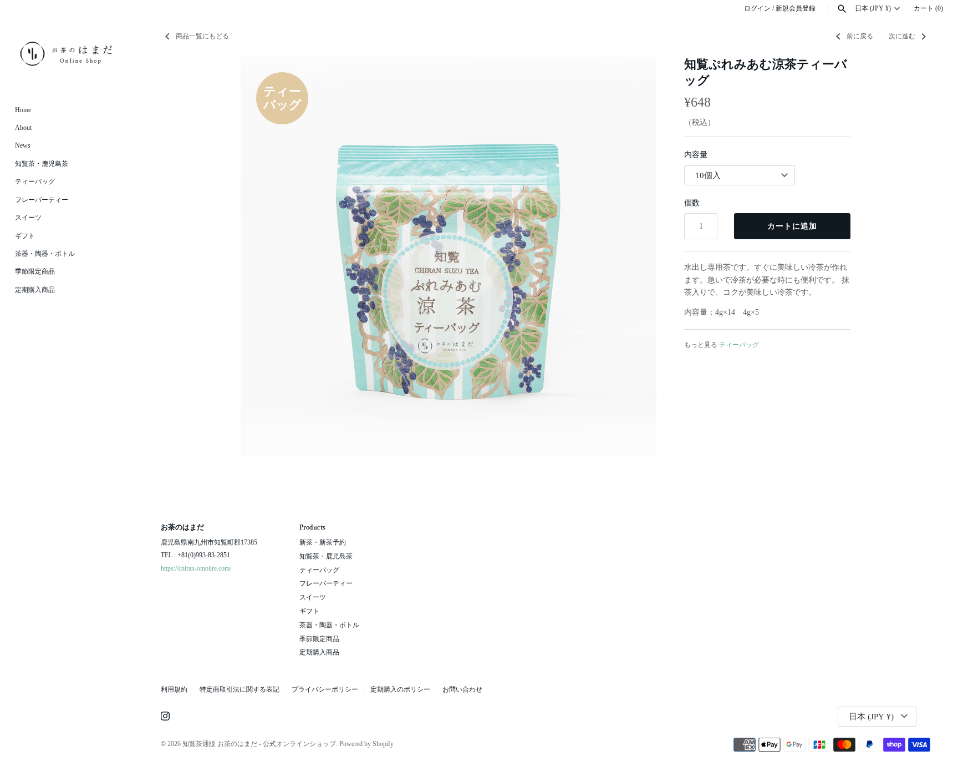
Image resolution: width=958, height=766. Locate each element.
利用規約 (174, 689)
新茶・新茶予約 (322, 542)
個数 (692, 203)
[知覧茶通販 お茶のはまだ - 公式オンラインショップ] (66, 53)
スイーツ (28, 217)
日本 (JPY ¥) (873, 8)
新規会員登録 (796, 8)
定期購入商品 (35, 290)
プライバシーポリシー (325, 689)
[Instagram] (165, 717)
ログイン (757, 8)
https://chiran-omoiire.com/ (196, 568)
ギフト (25, 236)
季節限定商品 (35, 271)
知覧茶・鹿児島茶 (41, 164)
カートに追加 (792, 226)
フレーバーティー (41, 200)
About (23, 128)
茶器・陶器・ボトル (45, 254)
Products (312, 527)
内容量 (695, 154)
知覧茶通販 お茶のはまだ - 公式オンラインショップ (259, 744)
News (22, 145)
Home (23, 110)
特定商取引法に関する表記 (239, 689)
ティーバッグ (35, 181)
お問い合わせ (462, 689)
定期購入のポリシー (400, 689)
